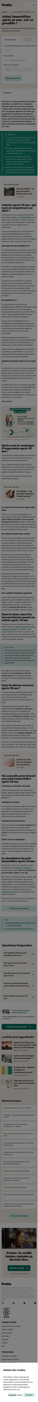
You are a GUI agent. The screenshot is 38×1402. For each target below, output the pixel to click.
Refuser (19, 1395)
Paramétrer (12, 1395)
